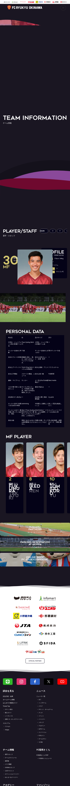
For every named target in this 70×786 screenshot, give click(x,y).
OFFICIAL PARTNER (35, 661)
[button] (44, 231)
